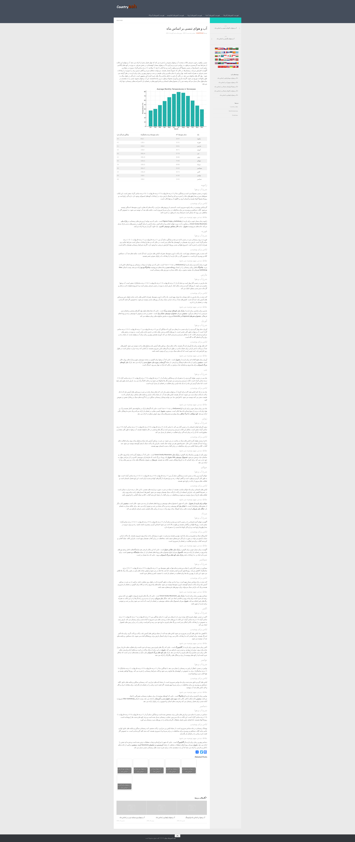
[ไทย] (216, 64)
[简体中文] (222, 67)
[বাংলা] (231, 49)
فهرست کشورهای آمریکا (156, 15)
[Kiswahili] (219, 64)
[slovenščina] (228, 64)
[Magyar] (237, 57)
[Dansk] (219, 49)
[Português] (216, 60)
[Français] (225, 53)
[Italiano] (231, 57)
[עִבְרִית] (222, 53)
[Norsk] (231, 60)
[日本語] (228, 57)
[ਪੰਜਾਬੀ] (225, 60)
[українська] (231, 67)
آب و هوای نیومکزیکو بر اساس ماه (227, 78)
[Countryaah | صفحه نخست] (126, 6)
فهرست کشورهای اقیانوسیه (175, 15)
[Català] (228, 49)
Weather (119, 20)
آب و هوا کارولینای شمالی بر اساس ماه (225, 86)
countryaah (199, 33)
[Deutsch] (216, 49)
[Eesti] (231, 53)
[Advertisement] (161, 48)
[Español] (234, 53)
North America (233, 111)
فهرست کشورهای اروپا (195, 15)
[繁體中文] (219, 67)
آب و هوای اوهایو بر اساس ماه (165, 817)
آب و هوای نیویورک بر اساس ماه (228, 82)
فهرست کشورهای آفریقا (231, 15)
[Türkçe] (234, 67)
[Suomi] (228, 53)
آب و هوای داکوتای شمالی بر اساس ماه (225, 91)
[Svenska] (222, 64)
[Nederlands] (228, 60)
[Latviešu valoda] (237, 60)
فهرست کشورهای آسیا (213, 15)
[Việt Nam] (225, 67)
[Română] (237, 64)
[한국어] (219, 57)
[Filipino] (237, 67)
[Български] (234, 49)
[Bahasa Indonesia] (234, 57)
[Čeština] (225, 49)
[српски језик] (225, 64)
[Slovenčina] (231, 64)
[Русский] (234, 64)
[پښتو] (219, 60)
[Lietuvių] (216, 57)
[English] (228, 67)
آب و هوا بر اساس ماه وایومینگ (195, 817)
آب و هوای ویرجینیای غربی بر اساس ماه (132, 817)
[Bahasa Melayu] (234, 60)
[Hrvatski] (216, 53)
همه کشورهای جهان (170, 838)
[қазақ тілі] (222, 57)
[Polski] (222, 60)
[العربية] (237, 49)
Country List (233, 107)
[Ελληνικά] (237, 53)
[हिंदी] (219, 53)
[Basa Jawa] (225, 57)
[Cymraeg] (222, 49)
